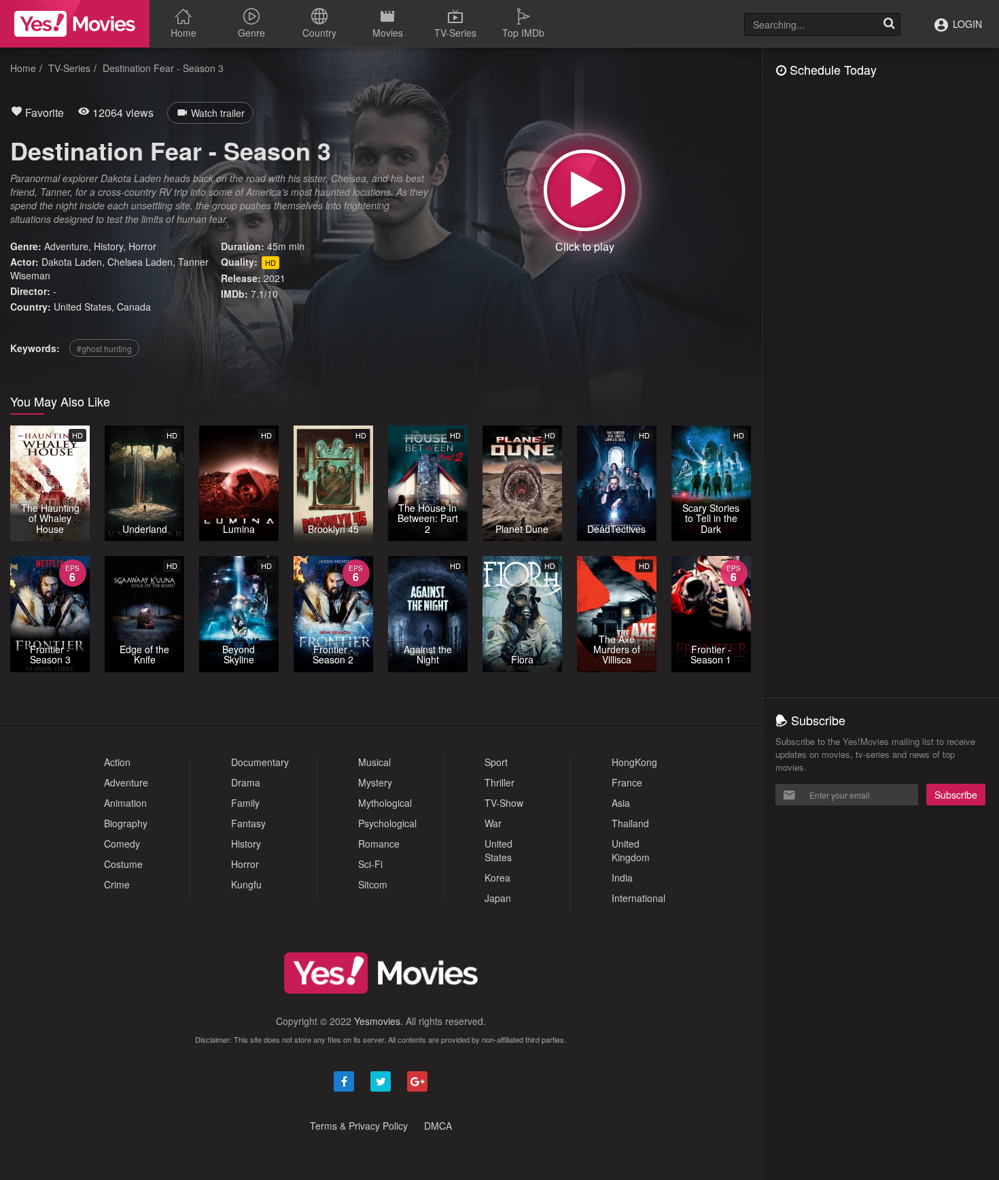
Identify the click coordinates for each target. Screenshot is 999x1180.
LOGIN (966, 24)
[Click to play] (584, 190)
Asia (621, 803)
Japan (498, 898)
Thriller (499, 782)
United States (82, 306)
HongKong (634, 762)
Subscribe (955, 794)
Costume (123, 864)
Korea (497, 877)
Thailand (630, 823)
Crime (117, 884)
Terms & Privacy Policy (359, 1125)
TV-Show (504, 803)
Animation (125, 803)
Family (245, 803)
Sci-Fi (370, 864)
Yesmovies (377, 1021)
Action (117, 762)
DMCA (438, 1125)
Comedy (122, 843)
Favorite (43, 112)
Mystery (375, 782)
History (108, 246)
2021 (274, 278)
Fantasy (248, 823)
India (622, 877)
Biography (125, 823)
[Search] (888, 24)
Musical (374, 762)
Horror (142, 246)
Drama (245, 782)
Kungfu (246, 884)
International (638, 898)
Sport (496, 762)
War (493, 823)
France (627, 782)
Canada (134, 306)
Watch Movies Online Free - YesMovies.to (75, 24)
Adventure (66, 246)
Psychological (387, 823)
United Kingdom (631, 850)
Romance (379, 843)
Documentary (260, 762)
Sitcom (372, 884)
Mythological (385, 803)
